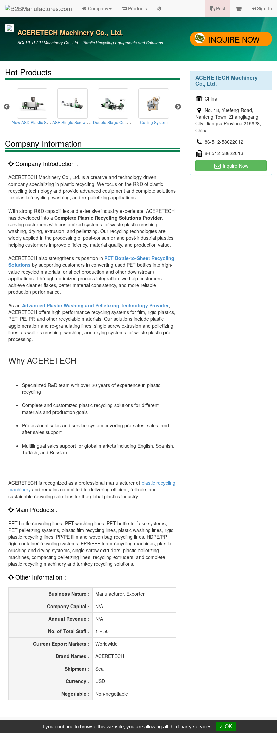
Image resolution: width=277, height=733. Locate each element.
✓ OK (225, 726)
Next (178, 107)
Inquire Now (234, 39)
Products (137, 8)
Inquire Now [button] (234, 165)
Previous (6, 107)
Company (97, 8)
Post (220, 8)
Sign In (264, 8)
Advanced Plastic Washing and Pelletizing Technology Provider (95, 305)
